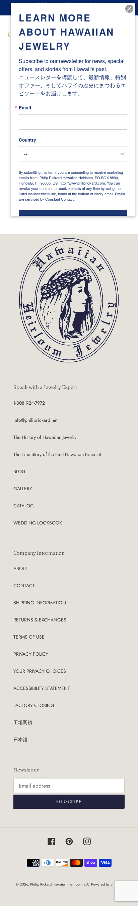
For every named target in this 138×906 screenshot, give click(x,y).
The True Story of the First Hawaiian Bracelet (57, 454)
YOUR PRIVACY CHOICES (39, 671)
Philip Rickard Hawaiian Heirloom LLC (60, 884)
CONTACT (24, 585)
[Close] (129, 9)
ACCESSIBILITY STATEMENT (41, 688)
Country (27, 140)
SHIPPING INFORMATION (39, 602)
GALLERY (22, 488)
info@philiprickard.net (35, 420)
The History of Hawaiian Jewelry (44, 437)
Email (25, 107)
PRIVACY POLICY (30, 654)
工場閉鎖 (22, 722)
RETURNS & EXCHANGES (39, 619)
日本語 (20, 739)
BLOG (19, 471)
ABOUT (20, 568)
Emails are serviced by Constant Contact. (72, 196)
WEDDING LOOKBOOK (37, 522)
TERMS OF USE (29, 637)
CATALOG (23, 505)
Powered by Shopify (106, 884)
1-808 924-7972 (29, 403)
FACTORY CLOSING (33, 705)
